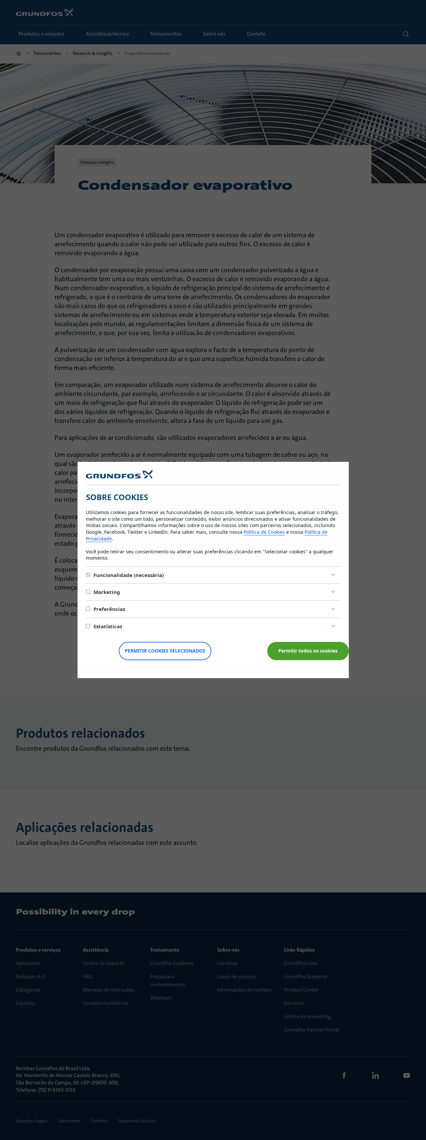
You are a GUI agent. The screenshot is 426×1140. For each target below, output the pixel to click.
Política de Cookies (264, 532)
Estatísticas (108, 626)
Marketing (107, 592)
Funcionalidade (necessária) (129, 575)
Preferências (109, 609)
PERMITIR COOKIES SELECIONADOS (165, 651)
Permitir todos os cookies (307, 651)
